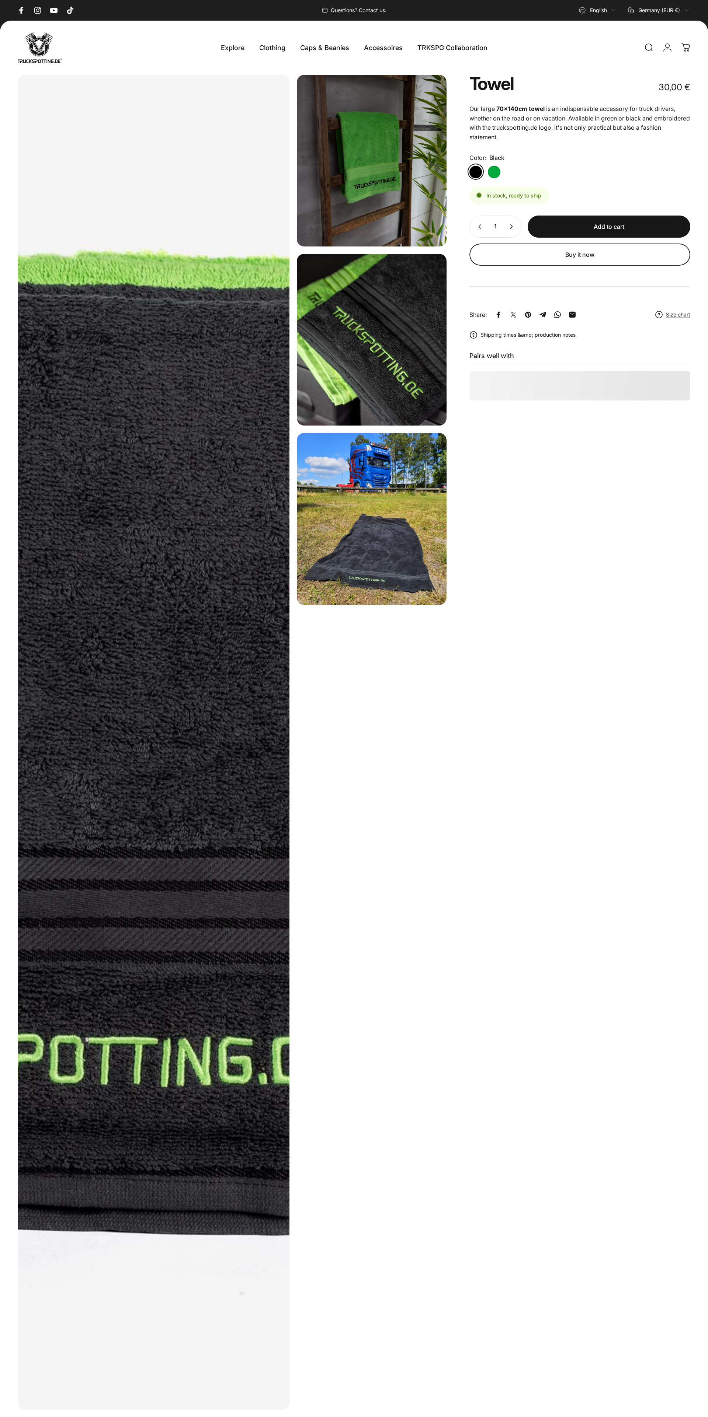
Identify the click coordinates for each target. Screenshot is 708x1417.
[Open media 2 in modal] (372, 160)
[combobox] (598, 10)
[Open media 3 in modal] (372, 340)
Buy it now (579, 254)
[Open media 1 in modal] (153, 742)
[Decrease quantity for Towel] (478, 226)
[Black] (475, 171)
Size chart (678, 314)
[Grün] (494, 171)
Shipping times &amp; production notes (528, 335)
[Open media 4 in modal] (372, 519)
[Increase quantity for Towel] (512, 226)
